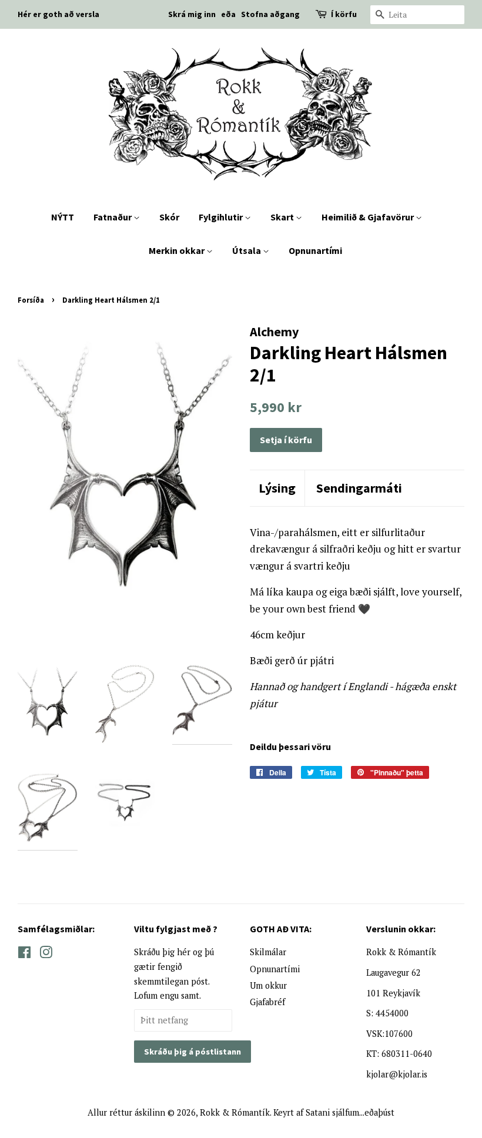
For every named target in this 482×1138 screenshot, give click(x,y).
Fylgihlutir (222, 217)
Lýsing (277, 488)
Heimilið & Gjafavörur (369, 217)
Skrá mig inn (192, 14)
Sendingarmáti (359, 488)
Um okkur (268, 985)
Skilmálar (268, 952)
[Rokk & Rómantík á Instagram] (45, 954)
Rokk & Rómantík (235, 1112)
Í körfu (344, 14)
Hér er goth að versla (58, 14)
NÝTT (62, 217)
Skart (283, 217)
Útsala (247, 250)
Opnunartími (315, 250)
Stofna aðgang (270, 14)
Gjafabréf (267, 1002)
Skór (169, 217)
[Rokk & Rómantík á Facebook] (24, 954)
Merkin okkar (177, 250)
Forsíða (31, 299)
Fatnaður (113, 217)
